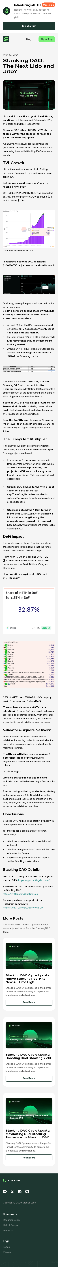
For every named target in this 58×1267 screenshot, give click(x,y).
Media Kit (8, 1230)
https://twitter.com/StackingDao (20, 893)
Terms (6, 1246)
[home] (6, 39)
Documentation (11, 1219)
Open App (47, 39)
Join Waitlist (29, 25)
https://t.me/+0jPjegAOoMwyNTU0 (23, 907)
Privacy (7, 1252)
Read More (29, 1002)
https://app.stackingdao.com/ (33, 880)
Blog (28, 39)
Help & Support (11, 1225)
